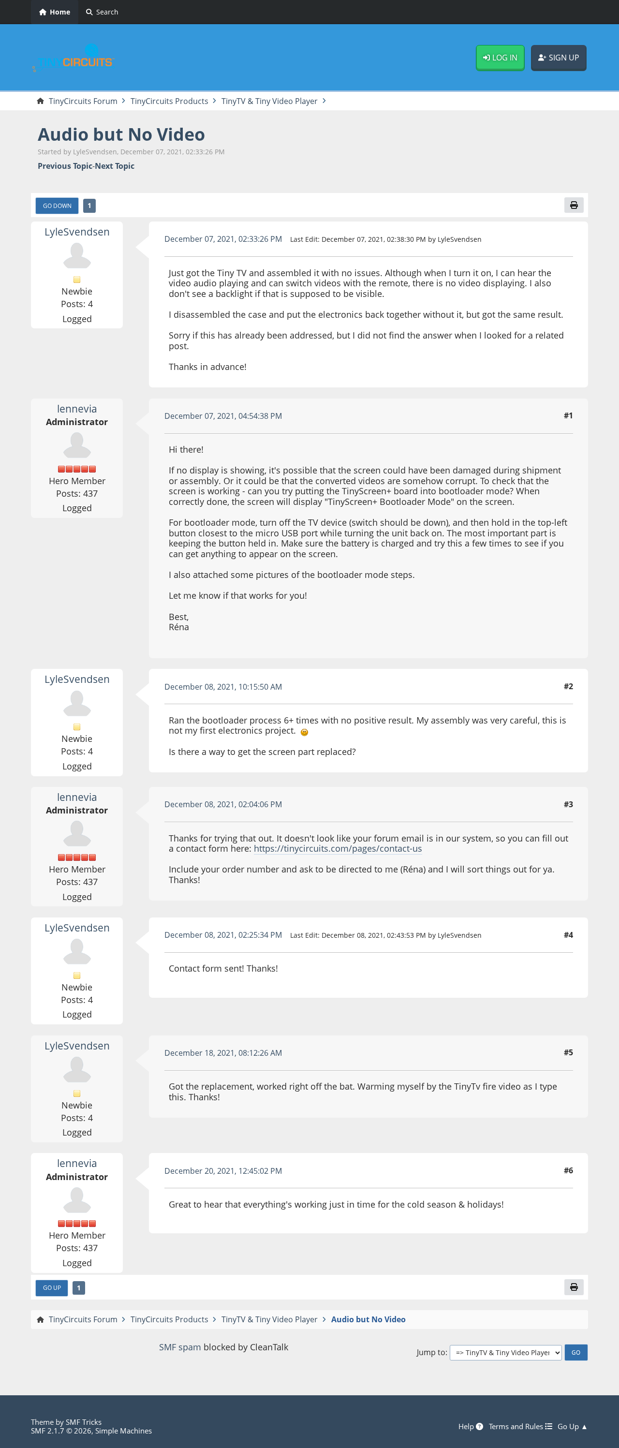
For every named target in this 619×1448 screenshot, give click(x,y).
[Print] (574, 205)
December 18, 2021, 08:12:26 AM (223, 1053)
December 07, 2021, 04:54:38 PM (223, 416)
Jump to (431, 1352)
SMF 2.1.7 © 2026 (61, 1430)
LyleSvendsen (77, 231)
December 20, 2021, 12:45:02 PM (223, 1171)
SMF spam (180, 1347)
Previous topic (65, 166)
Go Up (52, 1287)
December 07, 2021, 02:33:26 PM (223, 239)
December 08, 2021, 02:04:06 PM (223, 804)
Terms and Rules (517, 1426)
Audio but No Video (121, 134)
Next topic (114, 166)
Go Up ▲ (573, 1426)
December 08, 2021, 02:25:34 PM (223, 935)
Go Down (57, 205)
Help (467, 1426)
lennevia (77, 408)
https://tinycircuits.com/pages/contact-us (338, 848)
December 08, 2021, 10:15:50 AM (223, 686)
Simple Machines (123, 1430)
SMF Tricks (84, 1422)
